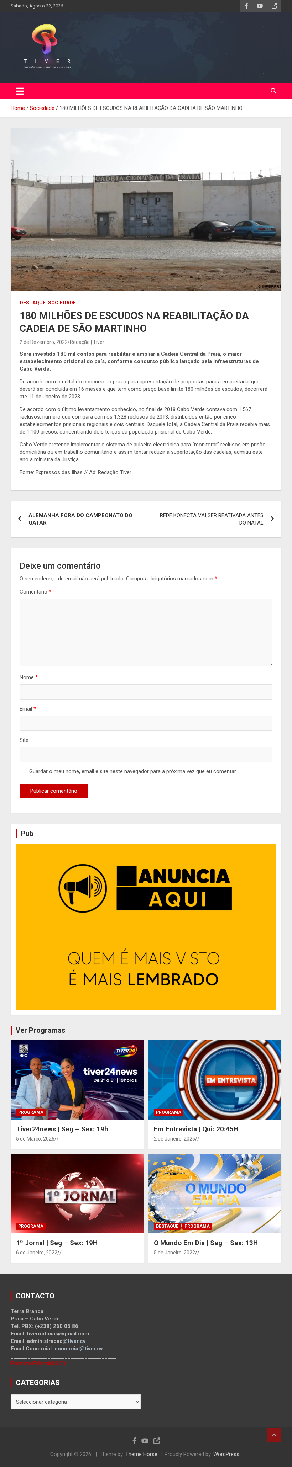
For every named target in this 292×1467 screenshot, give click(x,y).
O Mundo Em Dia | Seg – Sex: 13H (206, 1243)
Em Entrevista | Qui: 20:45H (196, 1129)
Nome (29, 677)
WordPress (226, 1454)
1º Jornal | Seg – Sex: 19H (57, 1243)
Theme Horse (141, 1454)
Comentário (35, 592)
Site (24, 740)
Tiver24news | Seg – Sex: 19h (62, 1129)
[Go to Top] (274, 1435)
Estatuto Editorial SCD (38, 1363)
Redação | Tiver (87, 342)
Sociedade (62, 302)
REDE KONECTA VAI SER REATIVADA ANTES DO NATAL (212, 519)
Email (28, 709)
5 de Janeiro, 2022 (174, 1252)
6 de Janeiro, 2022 (36, 1252)
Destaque (33, 302)
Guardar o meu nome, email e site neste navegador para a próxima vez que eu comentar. (133, 771)
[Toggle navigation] (20, 91)
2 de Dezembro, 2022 (44, 342)
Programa (30, 1112)
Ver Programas (41, 1030)
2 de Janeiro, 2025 (174, 1139)
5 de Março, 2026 (35, 1139)
